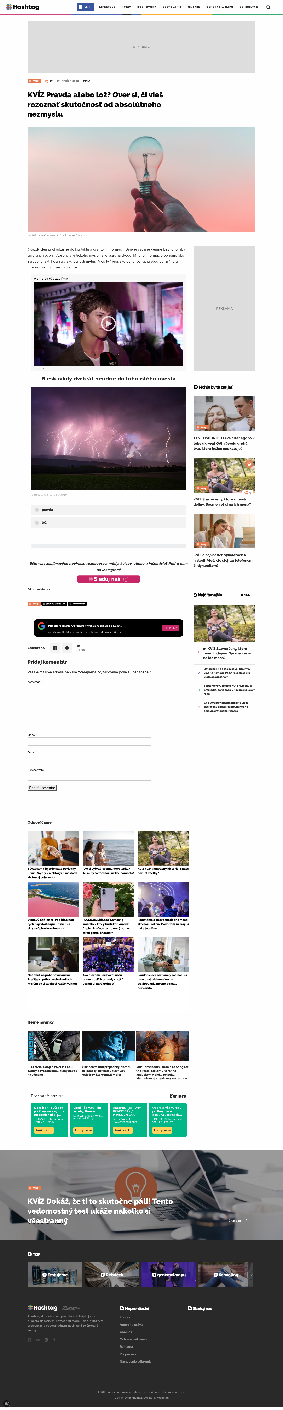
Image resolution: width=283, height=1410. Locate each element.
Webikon (163, 1397)
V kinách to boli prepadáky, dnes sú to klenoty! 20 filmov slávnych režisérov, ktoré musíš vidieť (106, 1070)
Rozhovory (146, 7)
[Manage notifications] (6, 1403)
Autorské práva (131, 1324)
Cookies (126, 1332)
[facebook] (29, 1340)
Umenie (194, 7)
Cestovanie (172, 7)
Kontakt (125, 1317)
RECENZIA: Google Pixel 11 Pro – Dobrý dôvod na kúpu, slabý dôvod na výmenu (52, 1070)
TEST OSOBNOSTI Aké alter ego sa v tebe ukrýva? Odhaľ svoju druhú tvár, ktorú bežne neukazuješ (224, 443)
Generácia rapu (219, 7)
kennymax (135, 1397)
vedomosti (79, 603)
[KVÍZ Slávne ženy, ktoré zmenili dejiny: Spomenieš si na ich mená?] (224, 475)
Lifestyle (107, 7)
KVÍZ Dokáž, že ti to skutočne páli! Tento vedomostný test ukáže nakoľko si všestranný (100, 1211)
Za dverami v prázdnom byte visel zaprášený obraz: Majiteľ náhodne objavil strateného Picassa (226, 706)
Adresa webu (36, 770)
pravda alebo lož (55, 603)
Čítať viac (235, 1220)
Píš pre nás (128, 1354)
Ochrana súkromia (134, 1339)
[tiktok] (54, 1340)
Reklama (126, 1346)
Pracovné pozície (47, 1095)
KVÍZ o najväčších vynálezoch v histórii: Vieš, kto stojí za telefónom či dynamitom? (223, 560)
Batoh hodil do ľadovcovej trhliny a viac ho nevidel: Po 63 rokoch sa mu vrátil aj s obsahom (227, 673)
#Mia (86, 80)
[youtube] (38, 1340)
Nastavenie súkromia (136, 1361)
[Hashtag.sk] (22, 7)
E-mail (32, 752)
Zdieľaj (87, 7)
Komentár (35, 682)
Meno (32, 734)
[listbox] (240, 595)
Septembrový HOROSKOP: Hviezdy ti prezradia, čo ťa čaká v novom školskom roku (229, 689)
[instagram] (46, 1340)
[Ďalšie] (251, 1274)
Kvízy (126, 7)
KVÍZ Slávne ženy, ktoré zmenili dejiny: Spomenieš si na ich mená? (222, 502)
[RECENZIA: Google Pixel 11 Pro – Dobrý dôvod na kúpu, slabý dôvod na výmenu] (54, 1046)
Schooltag (249, 7)
